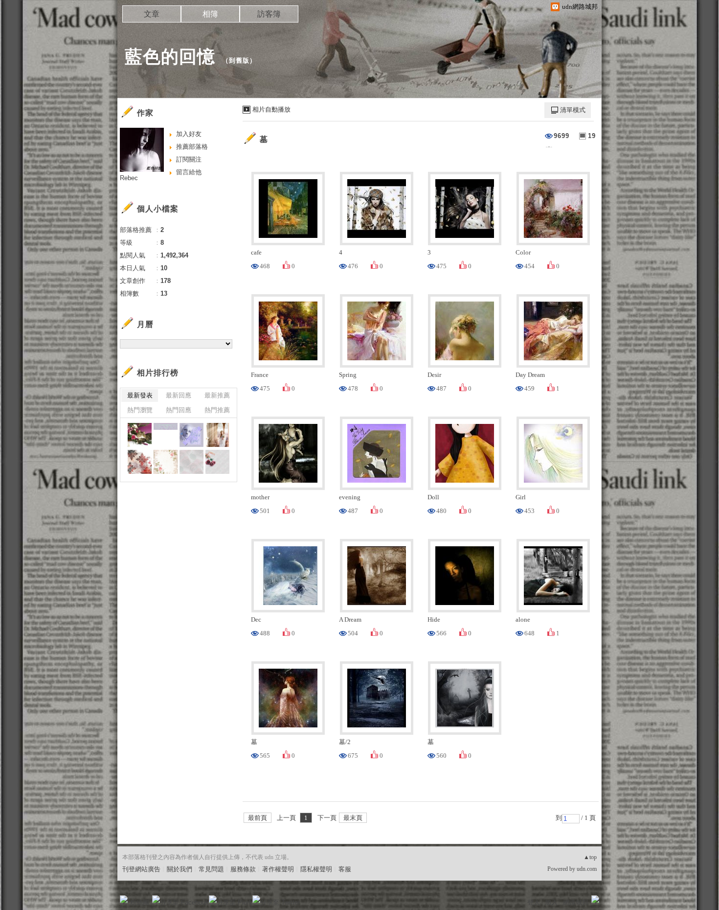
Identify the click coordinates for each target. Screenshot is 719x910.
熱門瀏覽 (140, 410)
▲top (590, 857)
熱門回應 (178, 410)
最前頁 (257, 817)
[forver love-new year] (217, 462)
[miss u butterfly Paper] (166, 435)
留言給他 (189, 172)
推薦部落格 (192, 146)
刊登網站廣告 (141, 869)
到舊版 (239, 60)
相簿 (210, 14)
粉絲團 (139, 902)
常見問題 (211, 869)
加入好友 (189, 134)
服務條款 (243, 869)
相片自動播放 (271, 109)
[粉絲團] (124, 899)
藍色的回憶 (170, 57)
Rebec (129, 178)
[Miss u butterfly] (191, 435)
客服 (344, 869)
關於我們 (179, 869)
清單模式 (572, 110)
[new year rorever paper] (191, 462)
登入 (533, 902)
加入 (551, 902)
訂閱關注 (189, 159)
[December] (140, 462)
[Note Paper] (166, 462)
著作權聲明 (278, 869)
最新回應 (178, 395)
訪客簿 (269, 14)
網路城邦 (575, 902)
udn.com (587, 868)
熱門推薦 (217, 410)
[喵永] (140, 435)
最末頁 (352, 817)
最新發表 (140, 395)
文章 (151, 14)
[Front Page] (217, 435)
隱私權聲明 (316, 869)
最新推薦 (217, 395)
